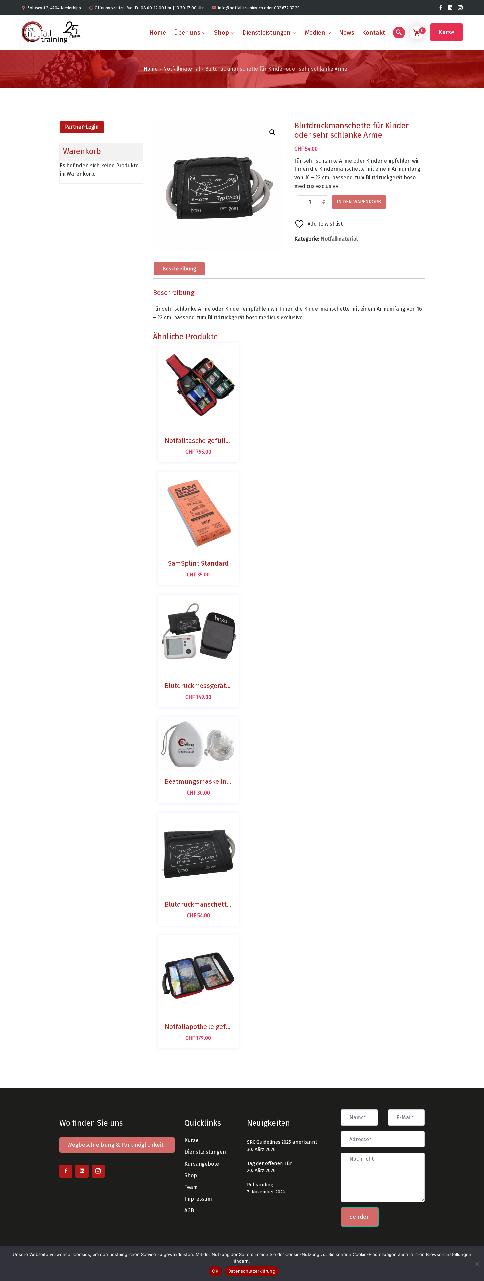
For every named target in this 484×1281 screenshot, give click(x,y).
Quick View (205, 424)
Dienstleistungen (267, 32)
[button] (272, 132)
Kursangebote (201, 1164)
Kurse (446, 32)
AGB (189, 1210)
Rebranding (260, 1185)
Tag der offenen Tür (269, 1163)
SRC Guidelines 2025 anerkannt (282, 1142)
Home (157, 32)
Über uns (187, 32)
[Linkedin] (450, 8)
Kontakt (373, 32)
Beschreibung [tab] (179, 269)
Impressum (198, 1199)
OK (215, 1271)
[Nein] (476, 1262)
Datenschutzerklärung (251, 1271)
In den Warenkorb (359, 202)
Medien (315, 32)
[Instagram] (460, 8)
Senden (359, 1216)
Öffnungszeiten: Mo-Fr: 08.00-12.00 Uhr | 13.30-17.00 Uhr (149, 7)
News (346, 32)
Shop (221, 32)
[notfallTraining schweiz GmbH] (54, 32)
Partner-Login (82, 127)
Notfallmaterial (181, 69)
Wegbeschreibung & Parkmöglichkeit (115, 1144)
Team (191, 1187)
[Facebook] (440, 8)
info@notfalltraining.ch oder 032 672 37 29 (259, 7)
